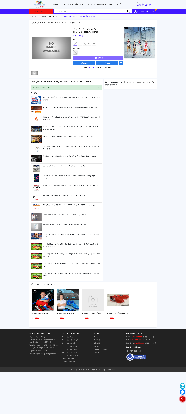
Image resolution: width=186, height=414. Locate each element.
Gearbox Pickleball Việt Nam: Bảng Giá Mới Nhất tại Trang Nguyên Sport (69, 156)
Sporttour (111, 370)
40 (80, 43)
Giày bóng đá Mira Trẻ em (91, 313)
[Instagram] (139, 350)
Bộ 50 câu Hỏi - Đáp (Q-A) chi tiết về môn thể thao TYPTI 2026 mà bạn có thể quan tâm (71, 118)
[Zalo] (182, 386)
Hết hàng (98, 58)
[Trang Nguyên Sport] (139, 43)
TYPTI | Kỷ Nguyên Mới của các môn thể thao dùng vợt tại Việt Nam (68, 136)
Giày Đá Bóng (54, 16)
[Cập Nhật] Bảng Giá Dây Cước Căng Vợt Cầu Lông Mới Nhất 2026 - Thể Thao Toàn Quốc (71, 147)
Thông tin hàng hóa (69, 358)
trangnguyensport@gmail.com (45, 354)
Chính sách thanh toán (70, 346)
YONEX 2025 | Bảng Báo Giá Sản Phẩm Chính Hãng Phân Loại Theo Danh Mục (71, 185)
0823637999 (144, 4)
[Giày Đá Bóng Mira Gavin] (43, 300)
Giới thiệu (68, 4)
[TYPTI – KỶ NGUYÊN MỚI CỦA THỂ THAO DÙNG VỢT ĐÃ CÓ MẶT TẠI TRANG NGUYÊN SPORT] (36, 129)
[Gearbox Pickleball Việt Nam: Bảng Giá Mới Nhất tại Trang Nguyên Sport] (36, 158)
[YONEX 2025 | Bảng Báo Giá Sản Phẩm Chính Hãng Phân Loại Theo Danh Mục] (36, 188)
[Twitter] (131, 350)
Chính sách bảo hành (69, 349)
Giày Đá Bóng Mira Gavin (41, 313)
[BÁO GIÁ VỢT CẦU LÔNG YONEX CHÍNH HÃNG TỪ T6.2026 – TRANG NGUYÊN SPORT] (36, 100)
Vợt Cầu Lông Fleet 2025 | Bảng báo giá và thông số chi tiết (65, 195)
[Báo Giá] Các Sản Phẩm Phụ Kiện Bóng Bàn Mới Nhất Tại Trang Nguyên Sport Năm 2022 (71, 255)
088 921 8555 (137, 340)
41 (84, 43)
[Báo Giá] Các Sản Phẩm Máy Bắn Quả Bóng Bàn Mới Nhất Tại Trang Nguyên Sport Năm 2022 (71, 245)
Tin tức (90, 4)
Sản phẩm (79, 4)
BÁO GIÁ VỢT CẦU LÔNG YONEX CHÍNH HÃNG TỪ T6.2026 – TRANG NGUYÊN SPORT (72, 99)
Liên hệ (118, 4)
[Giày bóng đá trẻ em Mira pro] (118, 300)
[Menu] (32, 11)
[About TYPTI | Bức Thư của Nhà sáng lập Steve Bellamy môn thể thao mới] (36, 110)
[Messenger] (182, 392)
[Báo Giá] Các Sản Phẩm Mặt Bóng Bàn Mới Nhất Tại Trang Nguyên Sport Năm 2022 (71, 274)
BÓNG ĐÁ (43, 16)
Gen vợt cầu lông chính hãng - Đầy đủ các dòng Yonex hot (64, 166)
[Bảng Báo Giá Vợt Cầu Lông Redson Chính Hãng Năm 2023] (36, 227)
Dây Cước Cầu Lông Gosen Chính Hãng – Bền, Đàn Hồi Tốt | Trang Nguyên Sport (70, 177)
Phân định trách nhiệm (70, 352)
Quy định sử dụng (68, 361)
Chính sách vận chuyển (70, 340)
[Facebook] (127, 350)
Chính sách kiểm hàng (70, 355)
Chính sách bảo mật (69, 337)
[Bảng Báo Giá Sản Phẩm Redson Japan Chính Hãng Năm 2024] (36, 217)
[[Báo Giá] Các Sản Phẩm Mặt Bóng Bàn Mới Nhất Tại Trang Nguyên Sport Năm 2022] (36, 276)
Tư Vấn (107, 63)
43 (94, 43)
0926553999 (139, 343)
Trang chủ (57, 4)
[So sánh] (121, 63)
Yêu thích (84, 63)
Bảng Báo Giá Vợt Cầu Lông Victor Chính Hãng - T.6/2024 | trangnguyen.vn (70, 205)
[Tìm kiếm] (128, 11)
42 (89, 43)
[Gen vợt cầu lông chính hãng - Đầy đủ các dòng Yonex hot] (36, 168)
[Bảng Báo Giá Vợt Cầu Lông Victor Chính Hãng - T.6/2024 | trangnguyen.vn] (36, 207)
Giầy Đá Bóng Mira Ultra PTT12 (68, 313)
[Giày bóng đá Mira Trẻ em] (93, 300)
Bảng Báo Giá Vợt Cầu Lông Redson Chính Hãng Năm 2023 (64, 224)
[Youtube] (135, 350)
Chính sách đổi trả (68, 343)
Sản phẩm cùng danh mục (43, 284)
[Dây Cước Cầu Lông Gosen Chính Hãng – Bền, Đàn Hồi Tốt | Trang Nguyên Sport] (36, 178)
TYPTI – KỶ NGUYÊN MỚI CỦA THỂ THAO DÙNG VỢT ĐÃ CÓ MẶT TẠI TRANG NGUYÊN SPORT (71, 128)
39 (75, 43)
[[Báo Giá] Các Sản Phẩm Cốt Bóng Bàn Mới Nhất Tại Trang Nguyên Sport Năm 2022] (36, 266)
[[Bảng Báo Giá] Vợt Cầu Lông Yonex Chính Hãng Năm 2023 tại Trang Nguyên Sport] (36, 236)
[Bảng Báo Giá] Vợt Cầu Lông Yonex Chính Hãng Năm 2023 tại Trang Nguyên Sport (71, 235)
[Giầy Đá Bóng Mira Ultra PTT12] (68, 300)
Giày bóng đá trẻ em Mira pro (117, 313)
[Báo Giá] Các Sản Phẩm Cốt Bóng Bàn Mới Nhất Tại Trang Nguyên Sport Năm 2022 (71, 265)
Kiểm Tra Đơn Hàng (105, 4)
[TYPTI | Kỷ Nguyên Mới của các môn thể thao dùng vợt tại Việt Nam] (36, 139)
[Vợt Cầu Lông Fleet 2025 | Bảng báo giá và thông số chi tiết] (36, 197)
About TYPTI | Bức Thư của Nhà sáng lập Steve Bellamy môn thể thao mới (70, 107)
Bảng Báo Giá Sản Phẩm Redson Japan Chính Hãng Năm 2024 (65, 215)
